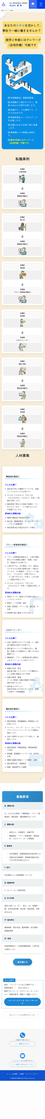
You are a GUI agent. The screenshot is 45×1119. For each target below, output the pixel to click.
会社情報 (14, 1074)
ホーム (9, 1074)
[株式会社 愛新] (14, 4)
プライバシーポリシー (31, 1074)
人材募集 (21, 1074)
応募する (23, 962)
